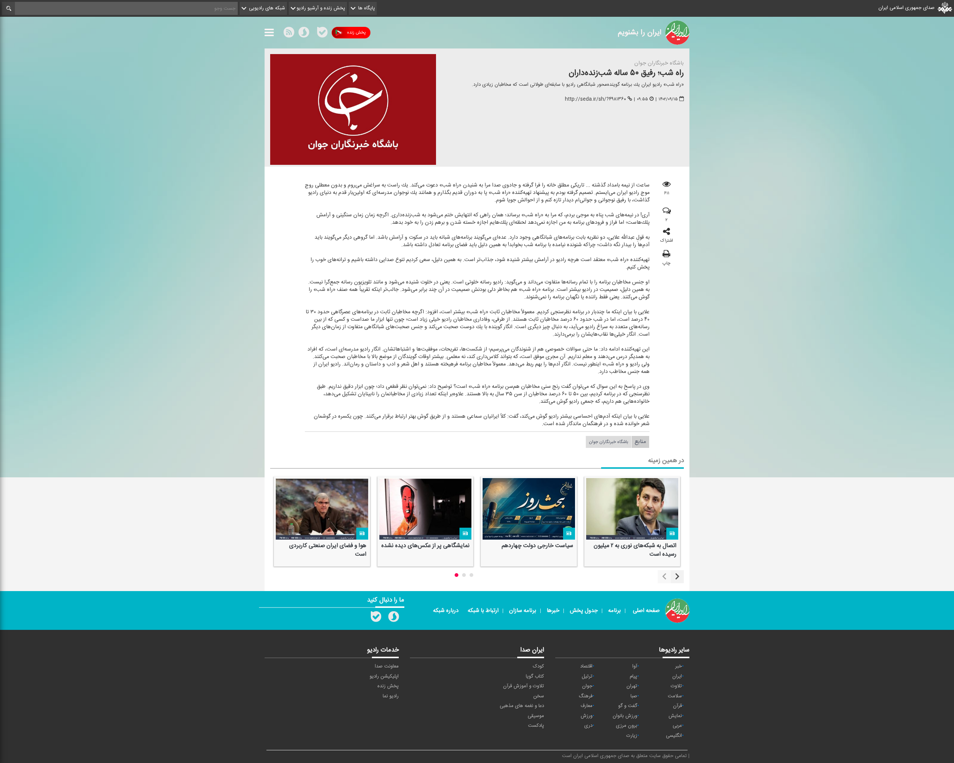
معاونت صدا (387, 666)
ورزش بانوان (625, 716)
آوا (634, 666)
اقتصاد (586, 666)
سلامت (675, 696)
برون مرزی (626, 726)
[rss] (288, 34)
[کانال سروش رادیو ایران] (393, 618)
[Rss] (313, 32)
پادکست (536, 726)
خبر (678, 666)
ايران (677, 676)
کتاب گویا (535, 676)
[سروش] (303, 34)
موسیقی (536, 716)
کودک (538, 666)
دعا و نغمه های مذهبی (522, 706)
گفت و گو (627, 706)
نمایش (675, 716)
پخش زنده (356, 32)
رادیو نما (391, 696)
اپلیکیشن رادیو (384, 676)
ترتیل (587, 676)
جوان (587, 686)
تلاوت (676, 686)
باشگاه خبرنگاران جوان (608, 442)
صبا (634, 696)
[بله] (322, 34)
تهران (631, 686)
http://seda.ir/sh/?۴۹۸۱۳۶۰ (595, 99)
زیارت (631, 736)
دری (588, 726)
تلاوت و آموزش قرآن (523, 686)
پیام (633, 676)
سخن (538, 696)
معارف (587, 706)
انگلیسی (674, 736)
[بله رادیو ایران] (376, 618)
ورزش (587, 716)
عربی (677, 726)
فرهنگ (586, 696)
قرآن (677, 706)
